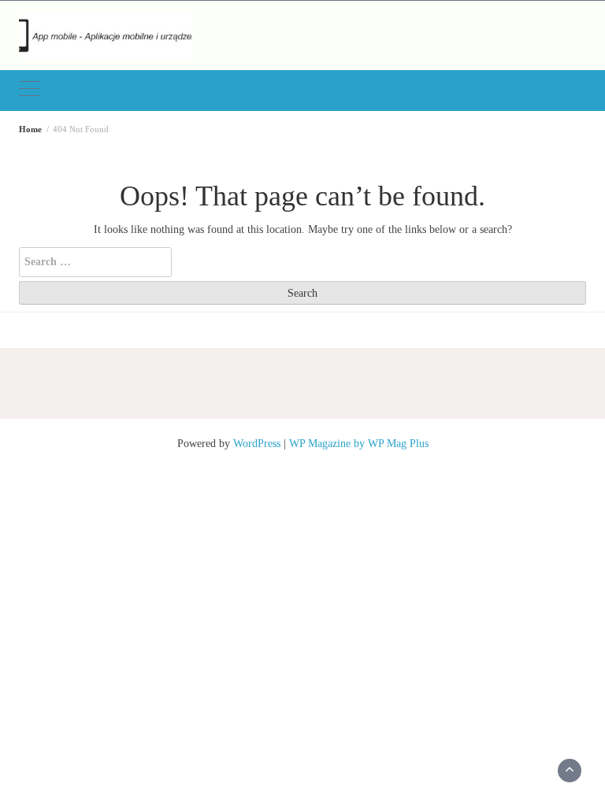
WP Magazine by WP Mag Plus (359, 443)
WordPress (256, 443)
